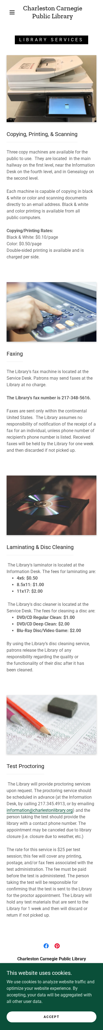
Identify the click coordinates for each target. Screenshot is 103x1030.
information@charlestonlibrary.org (40, 810)
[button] (12, 12)
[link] (52, 12)
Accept (51, 1017)
